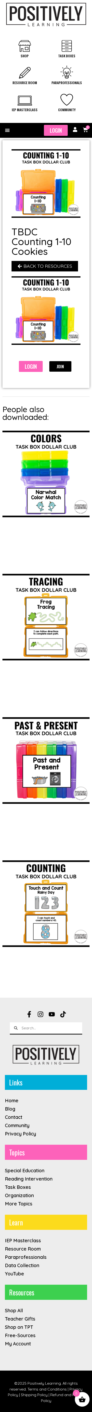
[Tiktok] (63, 1014)
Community (67, 109)
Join (60, 366)
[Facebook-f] (29, 1014)
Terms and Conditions (47, 1389)
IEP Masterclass (25, 109)
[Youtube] (52, 1014)
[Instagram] (40, 1014)
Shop (25, 55)
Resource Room (25, 82)
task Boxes (66, 55)
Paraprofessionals (67, 82)
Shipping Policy (34, 1394)
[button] (7, 130)
